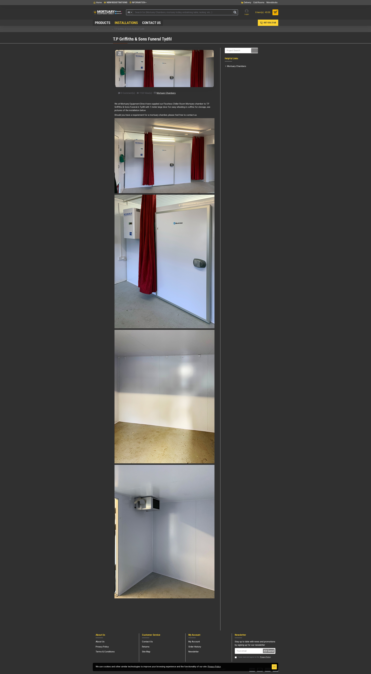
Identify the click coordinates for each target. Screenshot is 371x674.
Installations (104, 29)
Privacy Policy (214, 666)
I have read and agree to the (254, 657)
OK (274, 667)
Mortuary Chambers (166, 93)
